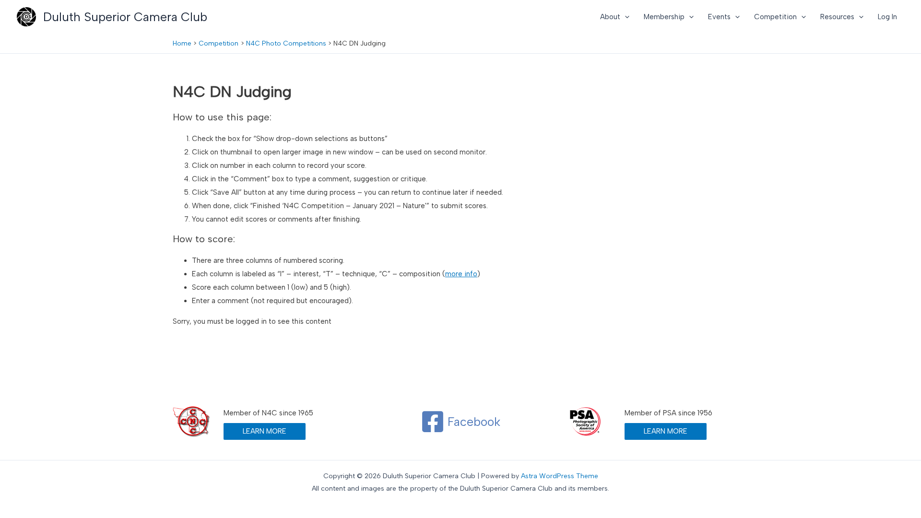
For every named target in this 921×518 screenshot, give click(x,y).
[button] (624, 17)
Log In (887, 16)
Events (719, 16)
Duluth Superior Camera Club (125, 17)
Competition (775, 16)
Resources (837, 16)
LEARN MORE (264, 431)
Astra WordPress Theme (559, 476)
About (610, 16)
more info (461, 274)
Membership (664, 16)
